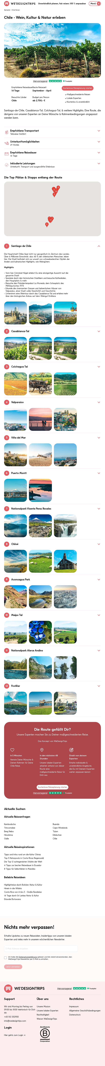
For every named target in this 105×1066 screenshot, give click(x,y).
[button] (54, 195)
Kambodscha (10, 824)
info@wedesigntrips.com (15, 1021)
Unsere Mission (43, 1006)
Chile (55, 838)
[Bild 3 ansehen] (65, 313)
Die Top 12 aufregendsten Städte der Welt (23, 862)
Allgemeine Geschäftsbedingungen (85, 1011)
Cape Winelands (60, 828)
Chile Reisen (16, 10)
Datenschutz (75, 1015)
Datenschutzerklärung (28, 957)
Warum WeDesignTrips (47, 1019)
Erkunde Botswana (12, 899)
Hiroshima (8, 835)
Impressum (74, 1006)
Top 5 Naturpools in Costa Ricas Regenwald (24, 858)
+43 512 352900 (11, 1017)
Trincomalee (9, 828)
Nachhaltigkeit (43, 1015)
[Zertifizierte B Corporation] (52, 1034)
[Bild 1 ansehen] (15, 313)
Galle (6, 838)
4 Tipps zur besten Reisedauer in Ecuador (22, 865)
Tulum (55, 831)
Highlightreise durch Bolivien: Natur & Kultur (23, 885)
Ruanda (56, 824)
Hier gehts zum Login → (14, 1035)
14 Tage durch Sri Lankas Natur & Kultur (21, 895)
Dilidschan (57, 835)
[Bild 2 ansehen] (40, 313)
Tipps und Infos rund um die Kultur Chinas (22, 854)
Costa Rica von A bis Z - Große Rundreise (23, 892)
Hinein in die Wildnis (13, 888)
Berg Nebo (9, 831)
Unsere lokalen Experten (47, 1011)
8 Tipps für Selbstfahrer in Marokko (19, 869)
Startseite (7, 10)
